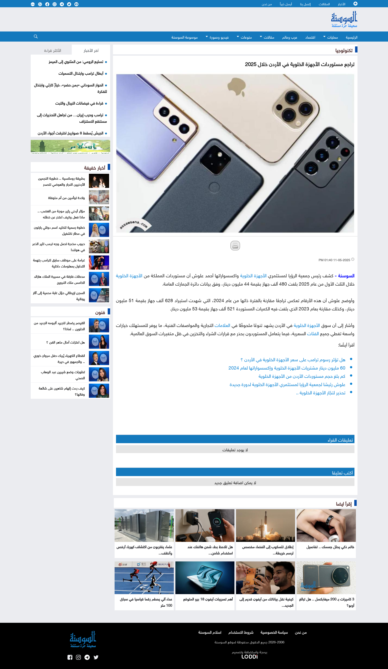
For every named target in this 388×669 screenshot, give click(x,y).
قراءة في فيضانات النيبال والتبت (79, 102)
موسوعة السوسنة (185, 37)
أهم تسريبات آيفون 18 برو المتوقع (208, 598)
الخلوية (246, 275)
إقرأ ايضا (344, 503)
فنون (100, 311)
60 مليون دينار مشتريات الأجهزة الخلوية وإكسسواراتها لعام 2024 (287, 367)
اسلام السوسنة (209, 631)
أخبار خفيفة (94, 167)
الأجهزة (260, 275)
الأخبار (341, 3)
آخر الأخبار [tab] (91, 49)
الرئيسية (351, 37)
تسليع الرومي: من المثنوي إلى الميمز (76, 61)
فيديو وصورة (219, 37)
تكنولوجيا (343, 49)
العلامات (222, 324)
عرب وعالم (289, 37)
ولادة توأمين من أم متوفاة (66, 197)
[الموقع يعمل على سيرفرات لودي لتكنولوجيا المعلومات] (249, 656)
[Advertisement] (161, 19)
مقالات (269, 37)
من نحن (267, 3)
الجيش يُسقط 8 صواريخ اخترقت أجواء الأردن (70, 132)
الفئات (313, 333)
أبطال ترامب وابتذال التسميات (81, 72)
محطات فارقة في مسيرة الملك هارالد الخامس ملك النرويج (59, 279)
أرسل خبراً (286, 3)
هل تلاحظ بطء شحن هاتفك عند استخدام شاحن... (210, 549)
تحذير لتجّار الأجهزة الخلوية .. (320, 392)
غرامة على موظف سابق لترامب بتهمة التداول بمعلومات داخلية (59, 263)
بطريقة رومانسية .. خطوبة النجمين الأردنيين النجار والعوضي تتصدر (61, 181)
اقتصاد (310, 37)
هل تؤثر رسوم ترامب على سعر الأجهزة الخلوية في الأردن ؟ (292, 359)
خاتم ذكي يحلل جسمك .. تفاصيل (330, 546)
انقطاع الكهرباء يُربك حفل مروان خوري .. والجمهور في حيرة (59, 358)
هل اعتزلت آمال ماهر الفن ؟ (65, 342)
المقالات (324, 3)
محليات (332, 37)
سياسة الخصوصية (274, 631)
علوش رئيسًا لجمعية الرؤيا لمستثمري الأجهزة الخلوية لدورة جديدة (287, 383)
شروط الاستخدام (241, 631)
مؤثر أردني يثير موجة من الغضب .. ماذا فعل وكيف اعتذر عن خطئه (61, 213)
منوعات (246, 37)
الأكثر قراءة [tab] (52, 49)
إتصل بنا (305, 3)
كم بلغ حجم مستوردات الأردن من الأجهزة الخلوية (302, 375)
